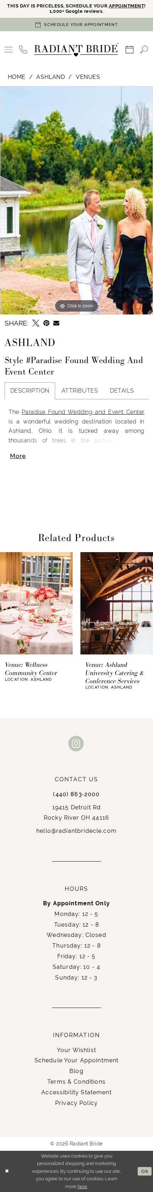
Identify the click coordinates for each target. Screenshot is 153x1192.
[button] (8, 50)
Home (17, 77)
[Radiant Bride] (76, 50)
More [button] (18, 455)
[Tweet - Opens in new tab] (35, 323)
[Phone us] (23, 50)
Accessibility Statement (76, 1092)
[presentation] (36, 603)
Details (122, 390)
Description (29, 390)
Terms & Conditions (76, 1081)
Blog (76, 1071)
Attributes (80, 390)
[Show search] (144, 50)
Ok (144, 1171)
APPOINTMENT (126, 6)
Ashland (50, 77)
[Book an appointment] (129, 50)
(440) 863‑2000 (76, 794)
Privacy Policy (76, 1103)
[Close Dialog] (6, 1171)
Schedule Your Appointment (77, 1060)
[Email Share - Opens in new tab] (56, 323)
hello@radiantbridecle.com (76, 830)
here (82, 1186)
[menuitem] (8, 50)
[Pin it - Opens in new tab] (46, 323)
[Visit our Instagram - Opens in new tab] (76, 744)
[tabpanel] (76, 200)
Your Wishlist (76, 1050)
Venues (88, 77)
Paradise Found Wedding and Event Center (83, 412)
